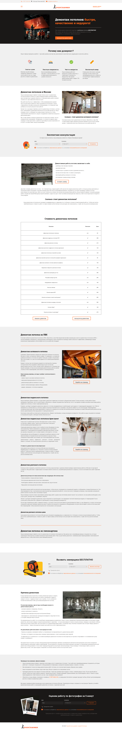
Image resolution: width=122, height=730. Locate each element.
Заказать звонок (97, 6)
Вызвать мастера (95, 566)
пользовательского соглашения (78, 147)
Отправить (93, 144)
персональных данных (56, 147)
